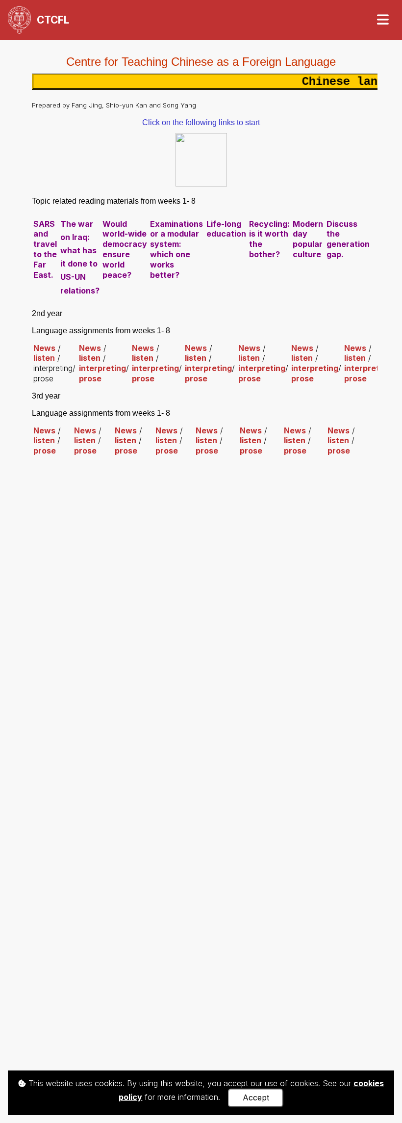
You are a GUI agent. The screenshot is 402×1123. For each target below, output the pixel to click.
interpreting (102, 368)
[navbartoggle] (382, 20)
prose (90, 378)
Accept (256, 1097)
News (44, 348)
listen (44, 358)
